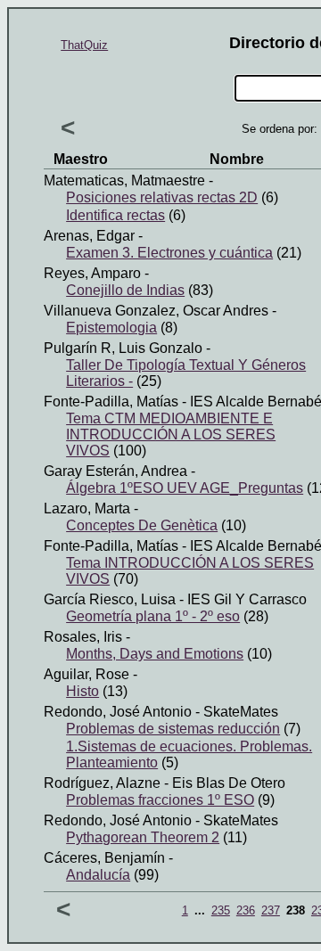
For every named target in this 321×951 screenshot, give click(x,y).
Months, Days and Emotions (154, 653)
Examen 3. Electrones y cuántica (169, 252)
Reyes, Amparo (92, 273)
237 (270, 910)
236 (245, 910)
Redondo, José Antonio (118, 711)
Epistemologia (111, 327)
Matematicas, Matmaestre (124, 180)
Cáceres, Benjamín (104, 857)
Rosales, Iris (83, 636)
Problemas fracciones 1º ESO (160, 800)
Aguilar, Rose (86, 674)
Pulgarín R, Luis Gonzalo (123, 348)
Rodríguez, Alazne (102, 783)
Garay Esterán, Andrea (115, 471)
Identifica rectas (115, 215)
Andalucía (98, 874)
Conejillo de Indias (125, 290)
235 (220, 910)
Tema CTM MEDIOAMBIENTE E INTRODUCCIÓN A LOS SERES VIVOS (171, 434)
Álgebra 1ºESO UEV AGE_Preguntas (184, 488)
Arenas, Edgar (89, 235)
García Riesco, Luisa (110, 599)
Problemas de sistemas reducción (173, 728)
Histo (82, 691)
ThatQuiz (84, 45)
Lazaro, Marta (87, 508)
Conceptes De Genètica (142, 525)
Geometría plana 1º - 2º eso (153, 616)
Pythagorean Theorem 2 (142, 837)
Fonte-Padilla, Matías (111, 401)
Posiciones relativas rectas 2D (162, 197)
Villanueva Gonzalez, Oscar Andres (156, 310)
